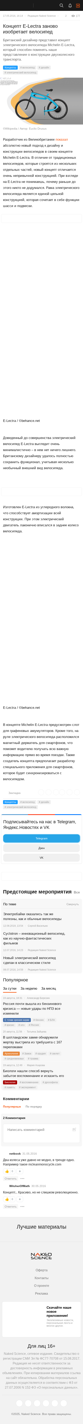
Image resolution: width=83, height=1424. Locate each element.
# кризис (9, 1025)
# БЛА (51, 1020)
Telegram (42, 838)
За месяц (48, 988)
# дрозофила (50, 1082)
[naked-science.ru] (63, 1403)
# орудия (40, 1053)
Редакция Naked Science (42, 15)
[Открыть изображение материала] (41, 101)
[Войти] (78, 5)
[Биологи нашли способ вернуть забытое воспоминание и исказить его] (74, 1076)
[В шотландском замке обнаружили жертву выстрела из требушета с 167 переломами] (74, 1042)
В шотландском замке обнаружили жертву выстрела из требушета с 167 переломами (32, 1042)
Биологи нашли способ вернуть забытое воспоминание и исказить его (33, 1073)
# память (10, 1087)
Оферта (42, 1270)
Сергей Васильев (38, 925)
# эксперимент (27, 1087)
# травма (33, 1058)
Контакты (42, 1278)
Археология (11, 1053)
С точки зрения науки (17, 1020)
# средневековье (14, 1058)
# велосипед (27, 67)
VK (41, 857)
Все (77, 892)
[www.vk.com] (28, 1403)
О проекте (41, 1285)
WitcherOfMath (19, 1186)
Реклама (41, 1293)
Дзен (41, 848)
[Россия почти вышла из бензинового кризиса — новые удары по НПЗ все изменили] (74, 1009)
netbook (15, 1153)
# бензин (38, 1020)
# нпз (22, 1025)
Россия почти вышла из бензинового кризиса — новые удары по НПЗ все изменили (32, 1008)
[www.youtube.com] (37, 1403)
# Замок (26, 1053)
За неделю (29, 988)
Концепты (10, 67)
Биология (10, 1082)
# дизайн (44, 67)
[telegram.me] (54, 1403)
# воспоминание (29, 1082)
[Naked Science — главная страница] (21, 5)
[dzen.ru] (46, 1403)
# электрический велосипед (20, 72)
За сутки (10, 988)
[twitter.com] (19, 1403)
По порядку (34, 1106)
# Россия (34, 1025)
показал (62, 139)
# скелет (55, 1053)
